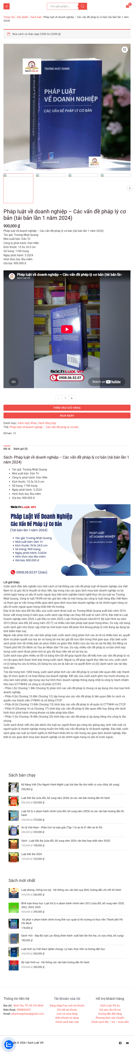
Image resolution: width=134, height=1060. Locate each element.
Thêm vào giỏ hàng (67, 407)
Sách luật (36, 17)
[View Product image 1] (18, 188)
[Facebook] (120, 1043)
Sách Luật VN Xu (110, 1005)
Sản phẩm (22, 17)
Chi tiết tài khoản (67, 1009)
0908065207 (24, 1009)
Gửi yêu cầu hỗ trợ (110, 1009)
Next (129, 188)
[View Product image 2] (51, 188)
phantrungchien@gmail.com (28, 1013)
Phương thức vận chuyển (110, 1017)
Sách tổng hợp (47, 423)
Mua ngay (67, 415)
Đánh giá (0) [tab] (21, 448)
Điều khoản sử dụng (67, 1017)
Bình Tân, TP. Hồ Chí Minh (28, 1005)
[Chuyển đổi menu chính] (6, 6)
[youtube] (127, 1043)
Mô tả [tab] (6, 448)
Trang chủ (9, 17)
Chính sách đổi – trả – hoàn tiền (110, 1022)
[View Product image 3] (83, 188)
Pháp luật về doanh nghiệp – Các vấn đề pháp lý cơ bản (44, 427)
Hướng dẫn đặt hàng (110, 1013)
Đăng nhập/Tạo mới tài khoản (67, 1005)
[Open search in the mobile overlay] (67, 6)
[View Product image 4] (116, 188)
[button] (125, 49)
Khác (34, 423)
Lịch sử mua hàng (67, 1013)
